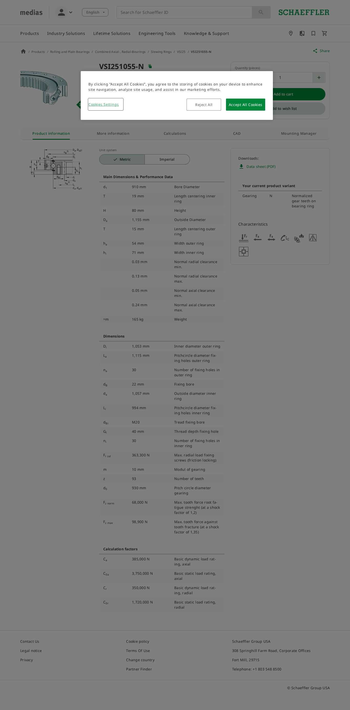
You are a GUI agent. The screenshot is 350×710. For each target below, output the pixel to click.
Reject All (204, 104)
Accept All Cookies (245, 104)
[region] (177, 95)
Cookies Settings (103, 104)
